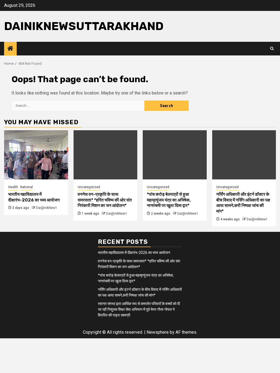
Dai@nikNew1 (46, 208)
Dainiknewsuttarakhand (84, 26)
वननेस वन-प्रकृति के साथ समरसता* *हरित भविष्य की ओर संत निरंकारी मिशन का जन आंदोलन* (105, 200)
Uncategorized (89, 187)
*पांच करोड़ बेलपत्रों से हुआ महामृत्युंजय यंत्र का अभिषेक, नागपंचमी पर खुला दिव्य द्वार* (169, 200)
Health (13, 187)
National (26, 187)
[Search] (272, 48)
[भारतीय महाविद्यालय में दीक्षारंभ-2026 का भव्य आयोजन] (36, 154)
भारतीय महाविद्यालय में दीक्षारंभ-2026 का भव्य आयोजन (34, 197)
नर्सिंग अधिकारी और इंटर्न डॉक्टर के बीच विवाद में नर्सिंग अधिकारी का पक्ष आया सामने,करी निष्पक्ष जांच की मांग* (243, 203)
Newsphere (158, 332)
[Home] (10, 49)
